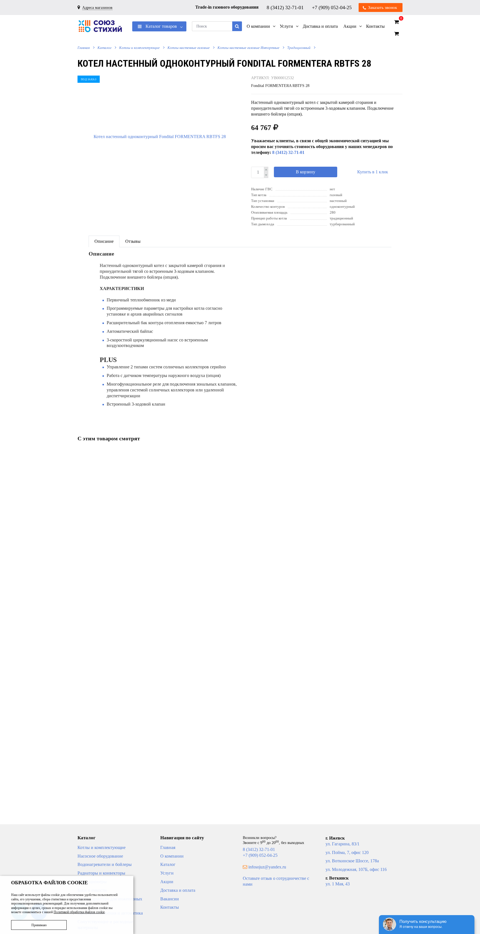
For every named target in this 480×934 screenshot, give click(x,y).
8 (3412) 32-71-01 (286, 7)
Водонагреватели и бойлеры (105, 864)
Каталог (104, 48)
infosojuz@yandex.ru (267, 867)
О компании (172, 856)
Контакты (169, 907)
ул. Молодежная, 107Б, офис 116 (356, 869)
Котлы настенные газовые (189, 48)
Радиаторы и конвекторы (101, 873)
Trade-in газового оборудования (227, 7)
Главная (84, 48)
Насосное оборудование (100, 856)
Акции (166, 881)
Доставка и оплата (177, 890)
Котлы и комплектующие (139, 48)
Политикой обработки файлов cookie (79, 912)
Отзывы (133, 241)
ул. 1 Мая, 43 (338, 883)
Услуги (167, 873)
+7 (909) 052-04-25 (332, 7)
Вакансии (169, 898)
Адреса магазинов (97, 8)
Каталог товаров (160, 26)
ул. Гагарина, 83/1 (342, 843)
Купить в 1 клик (372, 171)
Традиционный (299, 48)
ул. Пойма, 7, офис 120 (347, 852)
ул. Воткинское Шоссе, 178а (352, 860)
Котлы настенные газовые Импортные (248, 48)
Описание (104, 241)
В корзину (305, 171)
